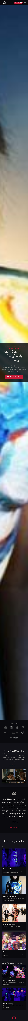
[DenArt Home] (4, 2)
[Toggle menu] (24, 2)
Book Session (18, 2)
